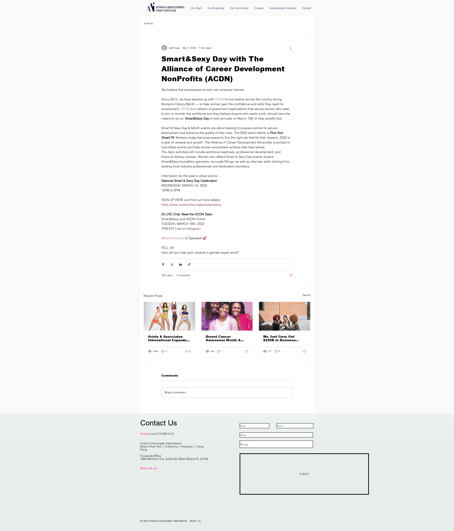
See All (306, 295)
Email (143, 433)
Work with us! (148, 468)
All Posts (148, 23)
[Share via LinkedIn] (180, 264)
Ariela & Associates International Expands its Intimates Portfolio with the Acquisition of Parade (168, 338)
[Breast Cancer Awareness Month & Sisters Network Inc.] (227, 316)
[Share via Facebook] (163, 264)
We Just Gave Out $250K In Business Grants (279, 338)
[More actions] (290, 48)
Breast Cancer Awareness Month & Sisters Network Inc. (224, 338)
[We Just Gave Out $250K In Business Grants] (284, 316)
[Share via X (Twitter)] (171, 264)
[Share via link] (189, 264)
